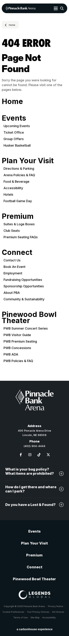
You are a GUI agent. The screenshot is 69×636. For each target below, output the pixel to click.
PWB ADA (11, 354)
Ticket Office (14, 132)
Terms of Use (20, 617)
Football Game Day (18, 201)
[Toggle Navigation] (56, 8)
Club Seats (12, 230)
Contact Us (12, 260)
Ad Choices (58, 612)
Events (14, 118)
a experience (35, 629)
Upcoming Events (17, 126)
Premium (18, 216)
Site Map (35, 617)
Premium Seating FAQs (21, 237)
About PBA (12, 293)
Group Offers (14, 139)
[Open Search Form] (62, 8)
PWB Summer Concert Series (26, 328)
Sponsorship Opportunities (24, 286)
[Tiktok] (39, 454)
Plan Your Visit (28, 160)
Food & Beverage (16, 181)
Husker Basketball (17, 145)
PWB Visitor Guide (17, 335)
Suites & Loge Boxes (19, 224)
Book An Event (14, 267)
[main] (34, 201)
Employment (13, 273)
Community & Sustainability (24, 299)
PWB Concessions (17, 348)
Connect (17, 252)
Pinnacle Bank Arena (20, 8)
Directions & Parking (19, 168)
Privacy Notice (55, 606)
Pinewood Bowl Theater (29, 317)
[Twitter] (48, 454)
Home (12, 25)
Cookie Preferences (13, 612)
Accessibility (13, 188)
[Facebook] (20, 454)
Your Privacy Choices (38, 612)
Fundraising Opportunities (23, 280)
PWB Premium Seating (20, 341)
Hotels (8, 194)
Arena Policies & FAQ (19, 175)
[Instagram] (30, 454)
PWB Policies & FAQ (18, 361)
